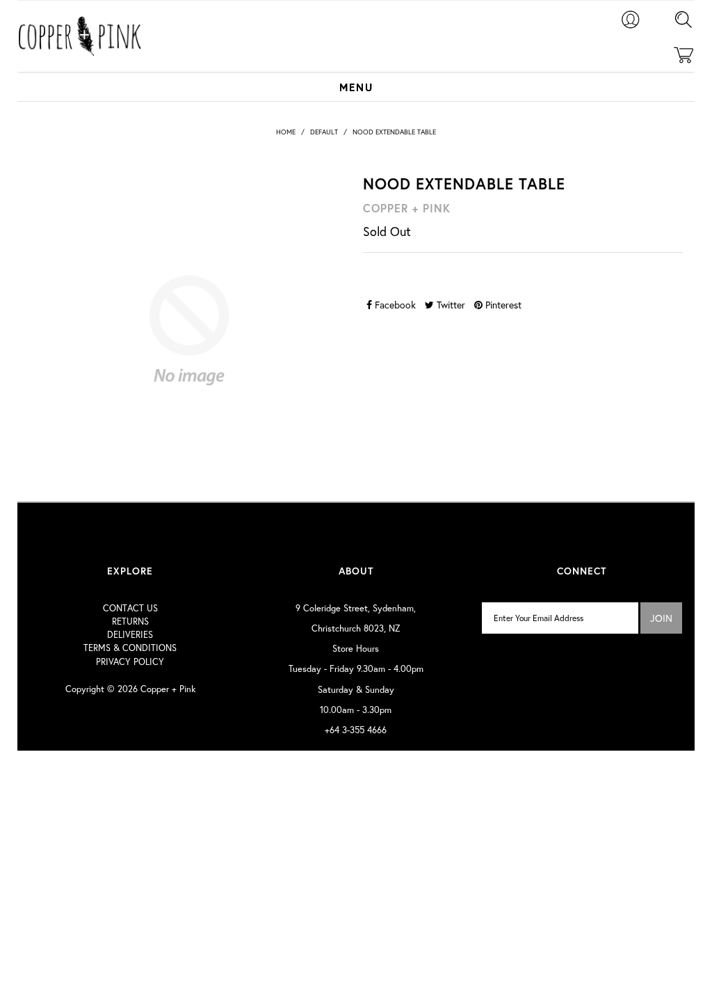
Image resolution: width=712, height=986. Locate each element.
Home (286, 131)
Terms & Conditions (130, 648)
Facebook (394, 304)
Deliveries (130, 635)
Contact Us (130, 608)
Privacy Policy (130, 662)
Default (324, 131)
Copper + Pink (167, 689)
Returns (130, 621)
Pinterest (502, 304)
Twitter (449, 304)
